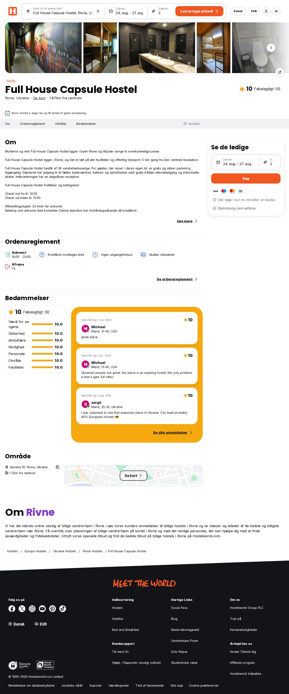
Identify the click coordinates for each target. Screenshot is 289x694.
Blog (174, 619)
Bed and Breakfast (125, 629)
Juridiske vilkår (72, 685)
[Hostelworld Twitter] (22, 608)
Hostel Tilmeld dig (243, 651)
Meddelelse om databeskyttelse (31, 685)
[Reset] (98, 11)
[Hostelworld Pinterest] (52, 608)
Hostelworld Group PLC (246, 608)
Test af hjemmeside (150, 685)
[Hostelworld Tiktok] (62, 608)
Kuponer (96, 685)
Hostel (11, 81)
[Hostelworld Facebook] (11, 608)
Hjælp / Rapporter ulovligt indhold (136, 662)
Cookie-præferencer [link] (204, 685)
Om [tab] (7, 123)
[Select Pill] (266, 11)
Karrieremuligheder (243, 629)
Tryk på (235, 619)
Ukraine (22, 98)
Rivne (9, 98)
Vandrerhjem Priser (184, 640)
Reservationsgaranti (185, 629)
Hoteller (117, 619)
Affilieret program (242, 662)
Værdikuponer (119, 685)
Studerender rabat (184, 662)
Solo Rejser (179, 651)
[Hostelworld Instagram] (32, 608)
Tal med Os (120, 651)
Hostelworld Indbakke (245, 673)
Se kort (39, 98)
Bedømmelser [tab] (86, 123)
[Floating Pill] (271, 48)
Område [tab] (60, 123)
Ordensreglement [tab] (32, 123)
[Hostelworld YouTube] (42, 608)
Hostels (117, 608)
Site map (177, 685)
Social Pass (179, 608)
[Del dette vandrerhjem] (279, 72)
